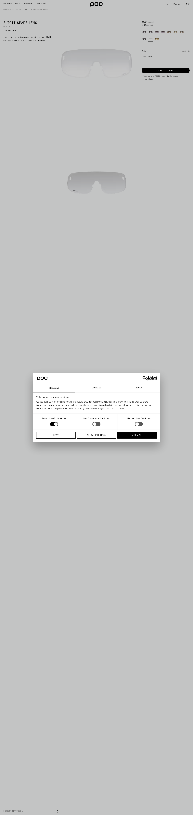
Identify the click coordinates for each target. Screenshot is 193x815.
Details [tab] (96, 388)
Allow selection (96, 435)
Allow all (137, 435)
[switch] (96, 424)
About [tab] (138, 388)
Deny (55, 435)
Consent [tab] (54, 388)
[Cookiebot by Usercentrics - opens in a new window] (144, 378)
